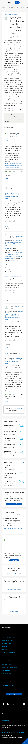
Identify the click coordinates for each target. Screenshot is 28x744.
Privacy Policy (13, 732)
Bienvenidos (14, 611)
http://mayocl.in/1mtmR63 (13, 276)
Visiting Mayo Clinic (9, 444)
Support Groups (13, 7)
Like (5, 110)
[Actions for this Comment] (22, 171)
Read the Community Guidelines (13, 528)
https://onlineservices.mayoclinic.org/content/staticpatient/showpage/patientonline (14, 165)
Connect (8, 2)
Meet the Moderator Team (8, 637)
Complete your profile (14, 589)
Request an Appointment (14, 694)
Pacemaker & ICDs (9, 438)
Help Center (4, 649)
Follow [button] (21, 425)
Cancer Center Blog (6, 664)
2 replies (7, 228)
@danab (16, 254)
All (23, 421)
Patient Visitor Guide (6, 673)
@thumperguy (18, 256)
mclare (17, 36)
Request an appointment (14, 504)
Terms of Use (5, 732)
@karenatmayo (18, 252)
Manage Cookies (20, 732)
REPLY (6, 178)
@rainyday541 (9, 256)
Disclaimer (4, 646)
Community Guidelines (7, 643)
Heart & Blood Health (10, 431)
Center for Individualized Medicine (9, 667)
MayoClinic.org (5, 720)
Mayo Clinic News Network (8, 685)
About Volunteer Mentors (7, 640)
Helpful (9, 110)
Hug (13, 110)
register (19, 408)
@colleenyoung (19, 134)
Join (17, 2)
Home (3, 7)
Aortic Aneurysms (9, 425)
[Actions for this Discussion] (23, 109)
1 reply (6, 180)
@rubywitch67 (9, 254)
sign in (13, 408)
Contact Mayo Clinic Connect (8, 652)
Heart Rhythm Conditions (10, 14)
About (3, 631)
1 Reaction (7, 175)
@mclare (9, 140)
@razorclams (9, 258)
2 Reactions (7, 398)
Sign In (23, 2)
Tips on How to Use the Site (14, 573)
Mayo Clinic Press (6, 670)
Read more (14, 560)
